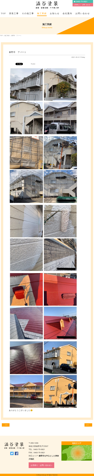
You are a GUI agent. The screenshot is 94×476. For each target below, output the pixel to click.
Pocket (33, 64)
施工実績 (42, 13)
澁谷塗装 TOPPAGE (14, 445)
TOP (3, 13)
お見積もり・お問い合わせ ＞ (83, 5)
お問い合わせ (82, 13)
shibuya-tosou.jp (41, 475)
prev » (88, 425)
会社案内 (67, 13)
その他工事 (28, 13)
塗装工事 (14, 13)
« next (6, 425)
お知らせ (54, 13)
